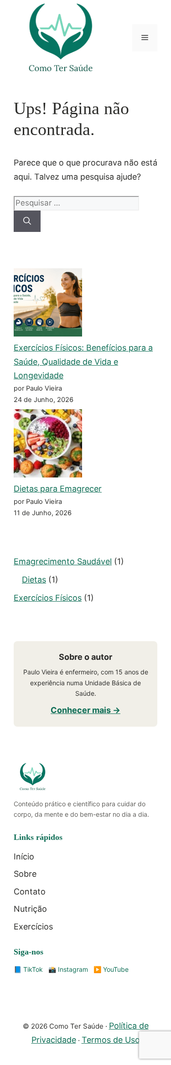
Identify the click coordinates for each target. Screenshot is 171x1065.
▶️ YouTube (111, 969)
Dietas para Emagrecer (58, 488)
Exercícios (33, 926)
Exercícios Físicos (48, 598)
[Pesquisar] (27, 221)
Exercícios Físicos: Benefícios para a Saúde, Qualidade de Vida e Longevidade (83, 361)
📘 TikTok (28, 969)
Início (24, 856)
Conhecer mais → (85, 710)
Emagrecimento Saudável (63, 561)
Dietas (34, 579)
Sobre (25, 874)
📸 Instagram (68, 969)
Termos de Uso (111, 1040)
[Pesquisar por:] (76, 202)
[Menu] (144, 37)
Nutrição (30, 909)
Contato (30, 891)
